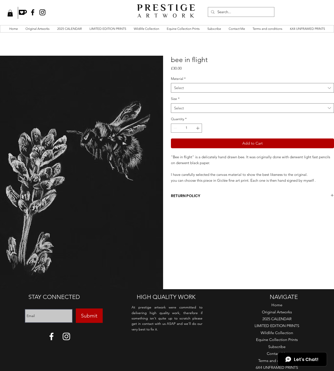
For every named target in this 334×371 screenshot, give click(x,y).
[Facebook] (33, 12)
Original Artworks (277, 312)
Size (175, 98)
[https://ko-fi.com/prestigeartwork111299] (23, 12)
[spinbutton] (186, 128)
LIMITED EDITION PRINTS (277, 325)
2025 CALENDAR (276, 319)
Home (276, 305)
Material (178, 78)
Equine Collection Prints (277, 339)
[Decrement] (175, 128)
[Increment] (198, 128)
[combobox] (252, 88)
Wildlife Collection (277, 332)
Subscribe (277, 346)
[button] (10, 13)
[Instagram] (42, 12)
